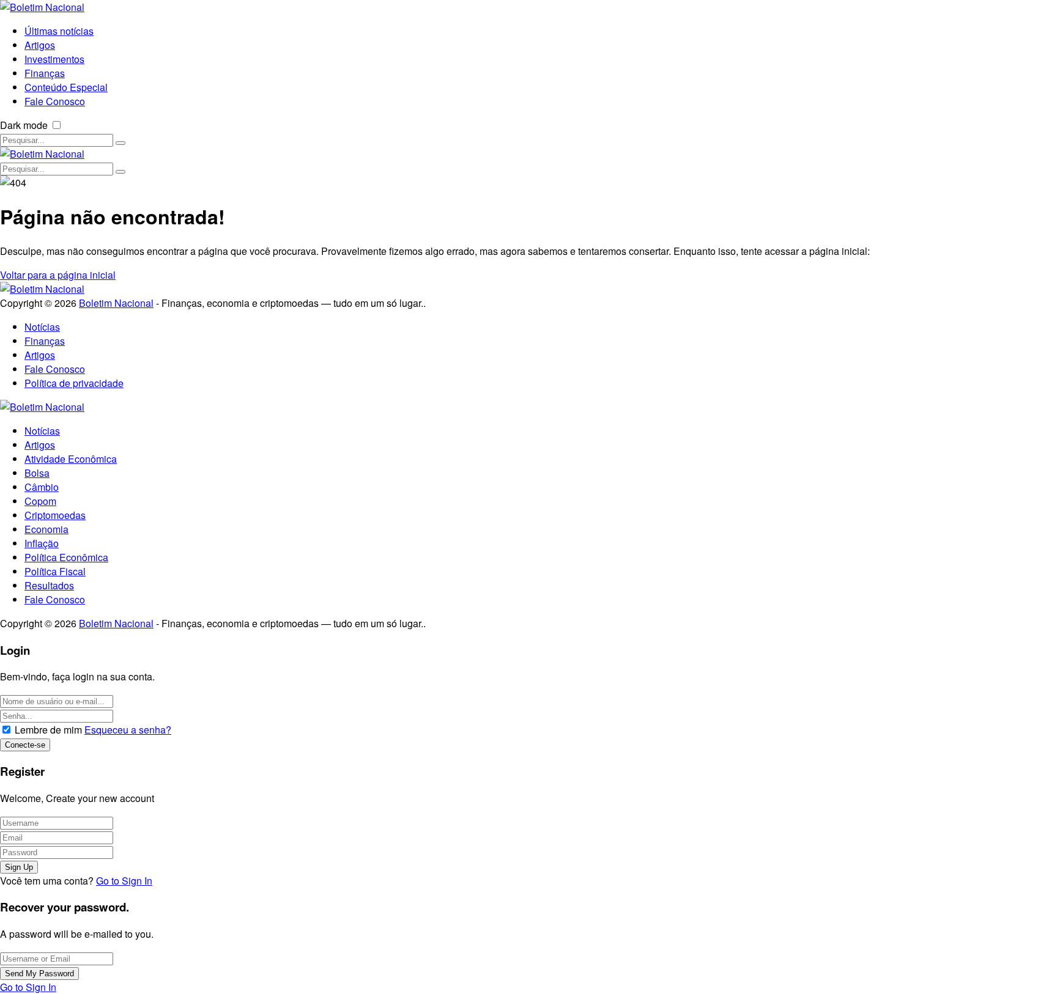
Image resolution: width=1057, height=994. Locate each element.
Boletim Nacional (116, 303)
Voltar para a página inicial (58, 275)
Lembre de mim (48, 730)
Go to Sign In (124, 881)
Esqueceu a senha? (127, 730)
